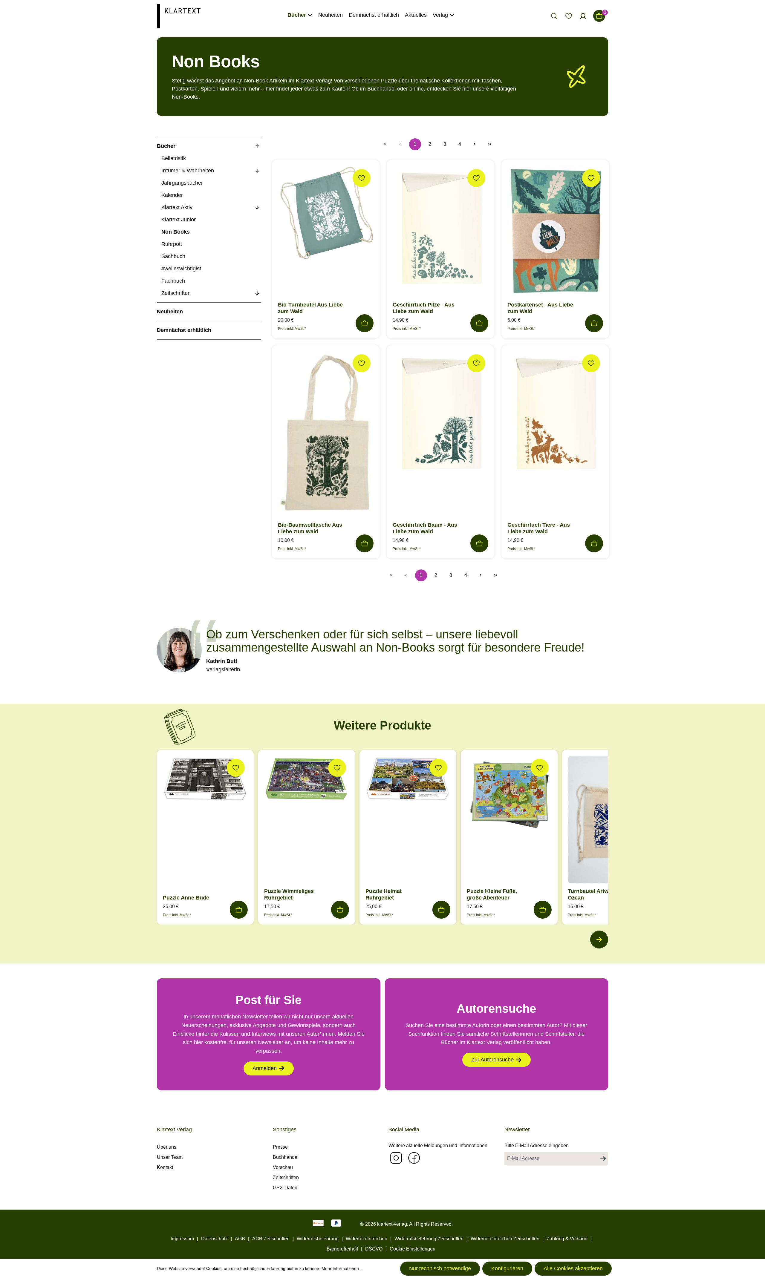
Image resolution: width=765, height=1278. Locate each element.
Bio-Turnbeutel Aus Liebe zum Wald (310, 308)
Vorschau (283, 1167)
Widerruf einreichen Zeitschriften (505, 1238)
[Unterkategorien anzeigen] (257, 146)
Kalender (172, 195)
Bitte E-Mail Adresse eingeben (536, 1145)
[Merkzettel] (568, 16)
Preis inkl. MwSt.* (292, 329)
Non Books (175, 232)
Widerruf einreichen (366, 1238)
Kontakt (165, 1167)
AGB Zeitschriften (271, 1238)
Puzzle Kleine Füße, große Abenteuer (492, 894)
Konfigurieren (507, 1268)
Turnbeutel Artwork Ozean (592, 894)
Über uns (166, 1147)
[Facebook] (413, 1157)
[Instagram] (395, 1157)
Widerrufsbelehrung (318, 1238)
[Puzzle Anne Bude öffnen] (205, 780)
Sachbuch (173, 256)
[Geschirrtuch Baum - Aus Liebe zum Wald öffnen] (440, 414)
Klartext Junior (178, 220)
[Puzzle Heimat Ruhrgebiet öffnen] (407, 780)
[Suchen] (554, 16)
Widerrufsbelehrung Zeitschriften (428, 1238)
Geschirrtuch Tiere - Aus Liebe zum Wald (538, 528)
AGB (240, 1238)
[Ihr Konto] (583, 16)
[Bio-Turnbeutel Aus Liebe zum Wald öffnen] (326, 214)
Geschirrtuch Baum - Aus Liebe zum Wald (425, 528)
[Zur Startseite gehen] (179, 15)
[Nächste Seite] (475, 144)
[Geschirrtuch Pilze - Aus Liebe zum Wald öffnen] (440, 229)
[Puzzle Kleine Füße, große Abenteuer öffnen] (509, 795)
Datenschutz (214, 1238)
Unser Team (170, 1157)
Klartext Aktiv (176, 207)
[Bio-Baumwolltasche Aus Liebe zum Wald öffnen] (326, 435)
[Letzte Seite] (490, 144)
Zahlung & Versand (567, 1238)
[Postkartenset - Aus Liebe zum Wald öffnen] (555, 233)
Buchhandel (286, 1157)
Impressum (182, 1238)
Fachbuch (173, 281)
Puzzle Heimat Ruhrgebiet (383, 894)
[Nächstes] (599, 939)
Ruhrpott (171, 244)
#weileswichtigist (181, 269)
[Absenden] (603, 1158)
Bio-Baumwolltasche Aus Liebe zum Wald (310, 528)
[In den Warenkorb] (365, 323)
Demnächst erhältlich (184, 330)
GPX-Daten (285, 1187)
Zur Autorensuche (492, 1060)
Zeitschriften (176, 293)
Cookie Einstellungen (412, 1248)
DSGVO (373, 1248)
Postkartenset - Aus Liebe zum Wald (540, 308)
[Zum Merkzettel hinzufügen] (362, 178)
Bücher (166, 146)
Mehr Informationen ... (343, 1268)
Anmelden (265, 1068)
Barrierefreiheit (342, 1248)
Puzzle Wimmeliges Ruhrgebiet (289, 894)
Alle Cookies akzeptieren (573, 1268)
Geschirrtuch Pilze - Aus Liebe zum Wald (424, 308)
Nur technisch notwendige (440, 1268)
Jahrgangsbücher (182, 183)
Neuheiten (170, 312)
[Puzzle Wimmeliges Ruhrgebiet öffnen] (306, 780)
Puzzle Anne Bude (186, 898)
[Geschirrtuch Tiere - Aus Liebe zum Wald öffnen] (555, 414)
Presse (280, 1147)
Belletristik (173, 158)
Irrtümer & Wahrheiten (187, 171)
